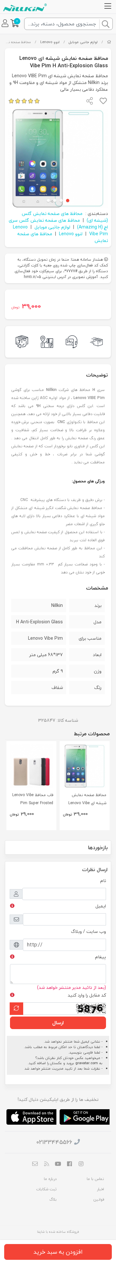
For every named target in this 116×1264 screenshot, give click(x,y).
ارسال (58, 1022)
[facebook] (69, 1164)
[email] (35, 1164)
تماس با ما (95, 1179)
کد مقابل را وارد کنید (87, 995)
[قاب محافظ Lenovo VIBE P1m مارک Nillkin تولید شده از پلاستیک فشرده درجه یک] (31, 766)
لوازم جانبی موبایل (83, 42)
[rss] (46, 1164)
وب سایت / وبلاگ (88, 931)
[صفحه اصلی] (109, 42)
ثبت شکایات (46, 1189)
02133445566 (54, 1142)
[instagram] (80, 1164)
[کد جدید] (16, 1008)
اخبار (100, 1189)
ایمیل (100, 906)
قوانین (98, 1199)
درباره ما (50, 1179)
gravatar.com (86, 1063)
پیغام (100, 957)
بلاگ (53, 1199)
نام (103, 881)
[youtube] (58, 1164)
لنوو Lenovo (50, 42)
